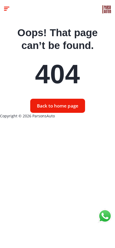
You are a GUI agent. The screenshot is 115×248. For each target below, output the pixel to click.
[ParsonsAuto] (106, 9)
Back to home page (57, 106)
